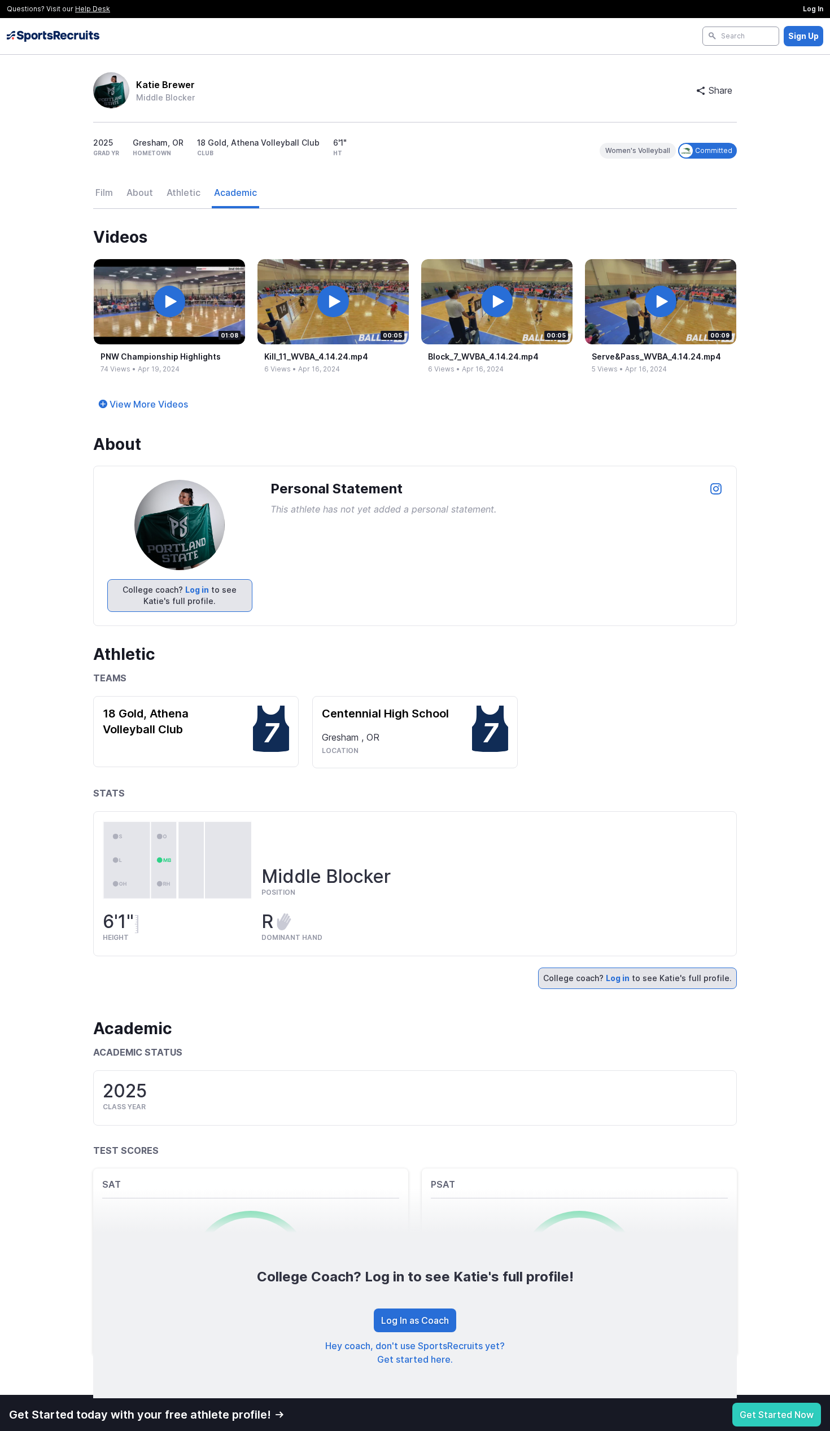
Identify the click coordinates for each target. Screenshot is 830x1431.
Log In (813, 9)
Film (104, 192)
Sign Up (803, 36)
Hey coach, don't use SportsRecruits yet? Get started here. (415, 1352)
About (139, 192)
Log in (197, 589)
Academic (235, 192)
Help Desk (92, 9)
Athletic (183, 192)
